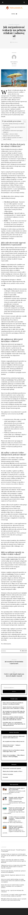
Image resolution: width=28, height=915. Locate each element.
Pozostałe (5, 777)
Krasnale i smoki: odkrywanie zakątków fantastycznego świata (16, 799)
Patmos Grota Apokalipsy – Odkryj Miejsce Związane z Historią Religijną (14, 755)
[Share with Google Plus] (24, 651)
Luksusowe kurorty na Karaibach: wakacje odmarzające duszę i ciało (13, 750)
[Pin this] (26, 651)
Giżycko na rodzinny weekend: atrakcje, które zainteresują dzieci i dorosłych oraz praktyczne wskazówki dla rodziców (13, 718)
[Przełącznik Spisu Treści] (23, 121)
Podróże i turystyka (14, 24)
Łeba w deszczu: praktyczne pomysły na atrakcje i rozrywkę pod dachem (13, 703)
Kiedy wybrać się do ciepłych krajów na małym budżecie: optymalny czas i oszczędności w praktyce (12, 886)
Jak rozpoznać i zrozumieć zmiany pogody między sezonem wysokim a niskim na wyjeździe (13, 895)
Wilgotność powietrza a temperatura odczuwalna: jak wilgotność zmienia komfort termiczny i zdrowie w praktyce (13, 867)
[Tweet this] (22, 651)
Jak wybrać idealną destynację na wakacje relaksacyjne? (13, 124)
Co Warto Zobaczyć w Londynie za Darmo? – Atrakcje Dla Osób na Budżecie (17, 818)
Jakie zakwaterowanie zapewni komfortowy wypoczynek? (14, 128)
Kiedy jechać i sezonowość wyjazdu (12, 768)
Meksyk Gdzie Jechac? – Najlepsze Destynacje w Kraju (11, 745)
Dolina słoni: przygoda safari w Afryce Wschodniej (17, 789)
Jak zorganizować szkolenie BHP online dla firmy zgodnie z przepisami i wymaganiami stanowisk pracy (14, 713)
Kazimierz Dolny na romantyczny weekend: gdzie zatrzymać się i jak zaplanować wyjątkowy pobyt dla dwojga (14, 855)
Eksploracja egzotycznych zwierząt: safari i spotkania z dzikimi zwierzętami (16, 827)
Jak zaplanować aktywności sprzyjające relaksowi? (13, 131)
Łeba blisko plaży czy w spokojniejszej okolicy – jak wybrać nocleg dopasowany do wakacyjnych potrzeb (14, 724)
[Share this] (20, 651)
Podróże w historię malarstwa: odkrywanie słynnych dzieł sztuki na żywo (14, 737)
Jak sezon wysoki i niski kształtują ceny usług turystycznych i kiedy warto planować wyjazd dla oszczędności (13, 881)
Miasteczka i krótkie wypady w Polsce (12, 771)
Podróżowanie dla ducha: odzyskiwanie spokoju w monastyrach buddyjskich (13, 871)
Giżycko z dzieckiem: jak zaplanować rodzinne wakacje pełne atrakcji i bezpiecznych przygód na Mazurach (13, 861)
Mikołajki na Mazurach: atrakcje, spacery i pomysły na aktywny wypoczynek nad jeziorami (13, 899)
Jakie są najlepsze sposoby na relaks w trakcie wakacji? (13, 138)
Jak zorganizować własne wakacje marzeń (13, 741)
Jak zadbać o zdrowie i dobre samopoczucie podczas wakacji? (11, 134)
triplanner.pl (14, 61)
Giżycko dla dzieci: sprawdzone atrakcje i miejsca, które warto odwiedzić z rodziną (13, 707)
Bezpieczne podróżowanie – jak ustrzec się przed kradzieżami (17, 808)
